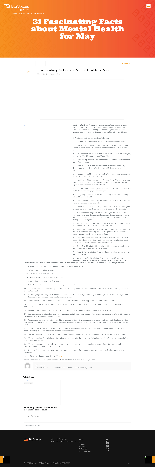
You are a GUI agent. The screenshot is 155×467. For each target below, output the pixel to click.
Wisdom (82, 446)
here (60, 356)
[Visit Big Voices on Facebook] (107, 440)
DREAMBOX (66, 463)
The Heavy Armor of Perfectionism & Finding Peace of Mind (40, 408)
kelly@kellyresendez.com (66, 441)
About (81, 442)
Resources (82, 444)
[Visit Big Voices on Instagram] (107, 450)
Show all (127, 63)
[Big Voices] (24, 9)
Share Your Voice (85, 451)
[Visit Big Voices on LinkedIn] (107, 443)
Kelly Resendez (54, 74)
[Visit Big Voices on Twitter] (107, 447)
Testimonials (83, 449)
